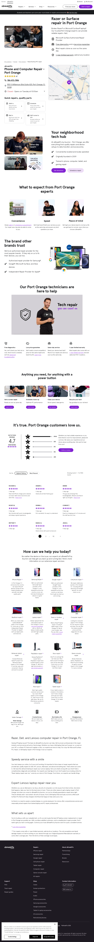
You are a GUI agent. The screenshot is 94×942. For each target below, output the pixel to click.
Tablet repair (56, 687)
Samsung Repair (36, 579)
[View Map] (69, 82)
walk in (11, 225)
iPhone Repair (16, 579)
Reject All (35, 937)
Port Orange (22, 62)
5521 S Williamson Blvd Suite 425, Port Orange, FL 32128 (26, 85)
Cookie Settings (12, 937)
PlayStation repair (36, 653)
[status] (20, 493)
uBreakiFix (10, 1)
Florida (15, 62)
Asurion (3, 1)
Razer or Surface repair (56, 618)
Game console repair (76, 654)
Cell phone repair (76, 579)
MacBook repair (17, 617)
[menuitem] (22, 6)
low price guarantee (82, 44)
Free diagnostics (62, 44)
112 (53, 536)
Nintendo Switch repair (17, 654)
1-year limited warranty (65, 55)
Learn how (37, 355)
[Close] (55, 924)
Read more (18, 497)
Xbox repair (56, 653)
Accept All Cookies (49, 937)
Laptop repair (36, 617)
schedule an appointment (23, 225)
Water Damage (16, 717)
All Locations (7, 62)
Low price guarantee (37, 626)
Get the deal (73, 12)
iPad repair (36, 687)
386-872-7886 (13, 80)
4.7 (17, 76)
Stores (81, 1)
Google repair (56, 579)
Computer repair (76, 617)
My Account (89, 1)
